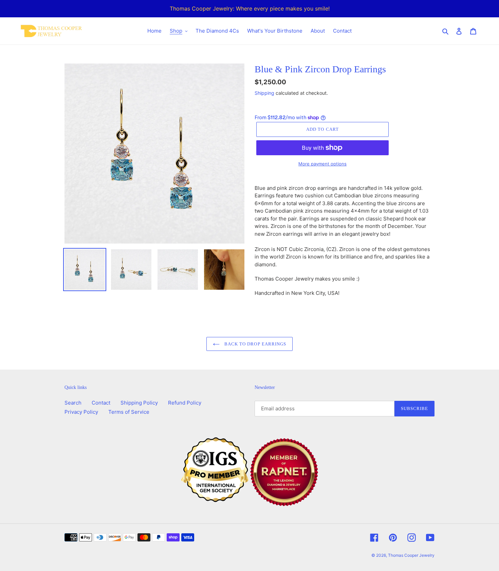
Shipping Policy (139, 402)
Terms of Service (128, 412)
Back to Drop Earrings (254, 343)
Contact (101, 402)
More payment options (322, 163)
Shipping (264, 93)
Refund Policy (184, 402)
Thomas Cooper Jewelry (411, 555)
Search (72, 402)
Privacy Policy (81, 412)
